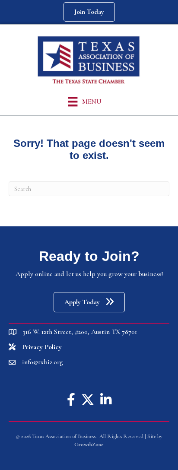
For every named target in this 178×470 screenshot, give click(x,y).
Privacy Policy (42, 347)
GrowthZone (89, 444)
